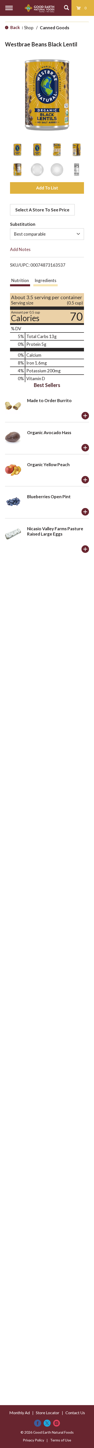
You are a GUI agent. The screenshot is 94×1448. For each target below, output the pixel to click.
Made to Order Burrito (49, 400)
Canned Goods (54, 27)
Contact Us (75, 1412)
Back (15, 27)
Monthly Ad (19, 1412)
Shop (28, 27)
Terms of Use (60, 1440)
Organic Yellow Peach (48, 464)
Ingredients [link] (45, 280)
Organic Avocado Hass (49, 432)
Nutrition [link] (20, 280)
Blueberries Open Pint (49, 496)
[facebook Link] (37, 1423)
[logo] (39, 8)
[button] (17, 149)
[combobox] (47, 234)
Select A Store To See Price (42, 209)
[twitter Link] (47, 1423)
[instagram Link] (56, 1423)
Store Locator (47, 1412)
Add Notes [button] (20, 249)
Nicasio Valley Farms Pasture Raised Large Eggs (55, 531)
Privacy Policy (33, 1440)
